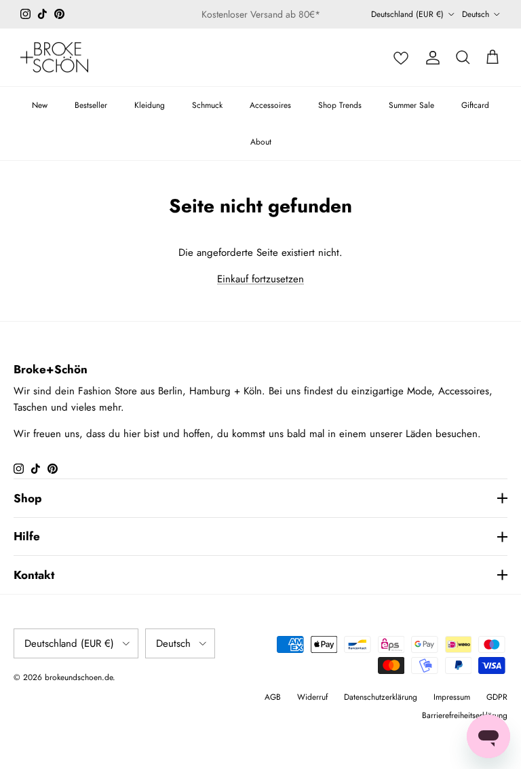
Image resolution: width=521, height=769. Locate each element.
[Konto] (433, 58)
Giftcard (475, 105)
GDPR (496, 697)
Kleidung (149, 105)
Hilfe (27, 536)
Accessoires (270, 105)
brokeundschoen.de (79, 677)
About (260, 142)
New (39, 105)
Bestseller (91, 105)
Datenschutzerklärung (380, 697)
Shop (28, 498)
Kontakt (34, 575)
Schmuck (207, 105)
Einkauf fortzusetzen (260, 278)
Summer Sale (411, 105)
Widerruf (312, 697)
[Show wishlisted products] (401, 58)
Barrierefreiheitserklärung (464, 715)
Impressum (451, 697)
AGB (273, 697)
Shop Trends (340, 105)
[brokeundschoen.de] (54, 57)
